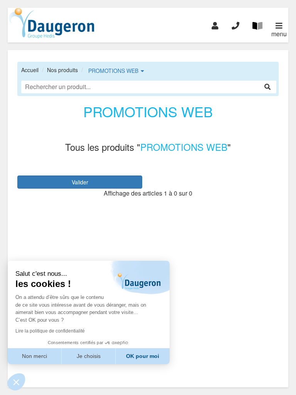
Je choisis (89, 356)
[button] (16, 382)
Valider (80, 182)
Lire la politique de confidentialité (50, 331)
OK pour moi (142, 356)
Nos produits (62, 70)
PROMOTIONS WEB (113, 70)
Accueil (30, 70)
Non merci (34, 356)
